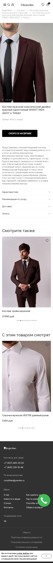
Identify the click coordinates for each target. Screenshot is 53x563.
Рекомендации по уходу (14, 199)
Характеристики (10, 192)
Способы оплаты (34, 503)
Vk (5, 521)
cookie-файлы (22, 553)
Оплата (5, 213)
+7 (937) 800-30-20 (14, 463)
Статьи (7, 503)
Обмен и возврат (34, 507)
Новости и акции (12, 499)
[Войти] (12, 4)
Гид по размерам (34, 499)
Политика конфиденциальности (26, 537)
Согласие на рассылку (27, 547)
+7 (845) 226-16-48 (13, 467)
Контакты (8, 507)
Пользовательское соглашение (26, 542)
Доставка (7, 206)
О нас (6, 495)
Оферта (26, 532)
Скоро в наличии (19, 133)
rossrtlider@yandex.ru (14, 480)
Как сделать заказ (35, 495)
